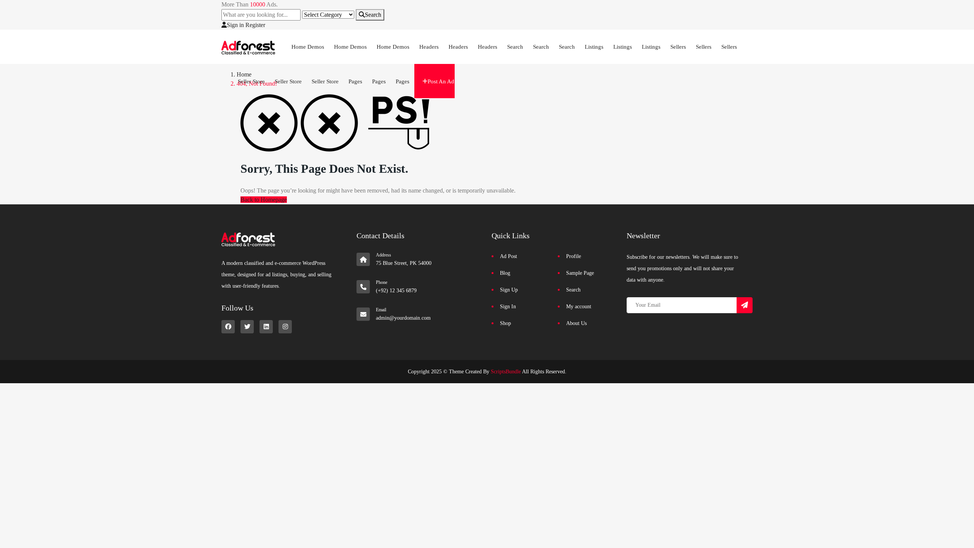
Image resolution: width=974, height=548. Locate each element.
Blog (505, 273)
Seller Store (251, 81)
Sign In (508, 306)
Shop (505, 323)
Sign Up (509, 290)
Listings (594, 47)
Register (255, 25)
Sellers (678, 47)
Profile (573, 256)
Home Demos (307, 47)
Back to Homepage (263, 199)
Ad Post (508, 256)
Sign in (235, 25)
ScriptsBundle (506, 371)
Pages (355, 81)
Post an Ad (441, 81)
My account (578, 306)
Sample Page (580, 273)
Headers (429, 47)
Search (373, 14)
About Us (576, 323)
